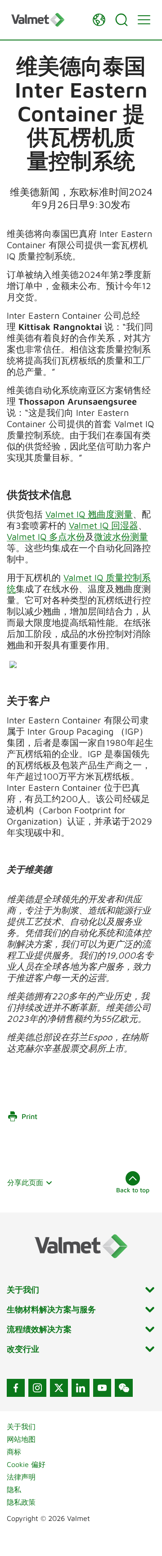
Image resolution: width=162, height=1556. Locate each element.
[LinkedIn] (81, 1388)
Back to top (132, 1190)
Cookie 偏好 (26, 1464)
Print (29, 1116)
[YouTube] (102, 1388)
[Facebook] (16, 1388)
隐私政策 (21, 1502)
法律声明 (21, 1477)
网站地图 (21, 1439)
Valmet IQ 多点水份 (46, 536)
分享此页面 (25, 1182)
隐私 (14, 1489)
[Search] (121, 20)
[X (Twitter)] (59, 1388)
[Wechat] (124, 1388)
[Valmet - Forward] (47, 20)
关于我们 (21, 1426)
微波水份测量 (121, 536)
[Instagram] (37, 1388)
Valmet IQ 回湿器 (103, 525)
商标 (14, 1452)
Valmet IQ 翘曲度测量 (89, 514)
